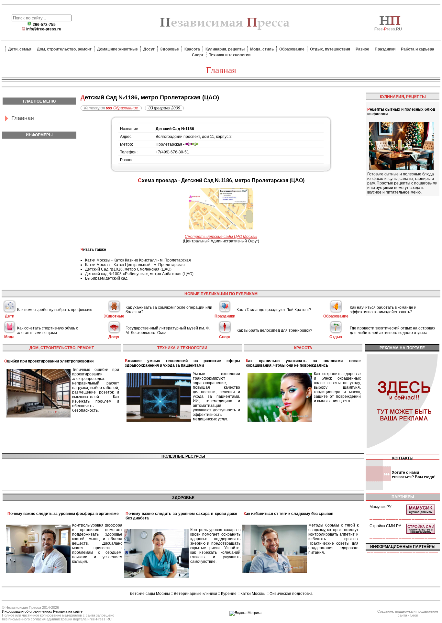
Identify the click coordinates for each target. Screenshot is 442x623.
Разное (362, 49)
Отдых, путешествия (330, 49)
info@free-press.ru (43, 29)
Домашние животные (117, 49)
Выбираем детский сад (106, 278)
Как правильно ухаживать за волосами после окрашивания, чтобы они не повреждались (303, 363)
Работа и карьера (417, 49)
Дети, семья (19, 49)
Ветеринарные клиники (195, 593)
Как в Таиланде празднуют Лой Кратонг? (274, 309)
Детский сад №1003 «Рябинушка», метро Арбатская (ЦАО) (139, 274)
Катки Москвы (253, 593)
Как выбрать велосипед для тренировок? (274, 330)
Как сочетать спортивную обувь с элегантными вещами (47, 330)
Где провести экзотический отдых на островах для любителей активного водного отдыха (392, 330)
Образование (291, 49)
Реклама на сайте (68, 611)
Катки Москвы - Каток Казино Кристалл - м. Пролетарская (138, 260)
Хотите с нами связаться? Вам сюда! (414, 474)
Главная (22, 118)
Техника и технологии (229, 55)
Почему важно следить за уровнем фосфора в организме (63, 513)
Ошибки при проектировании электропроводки (49, 361)
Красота (192, 49)
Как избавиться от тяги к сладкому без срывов (288, 513)
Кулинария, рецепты (225, 49)
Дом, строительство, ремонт (64, 49)
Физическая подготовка (291, 593)
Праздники (385, 49)
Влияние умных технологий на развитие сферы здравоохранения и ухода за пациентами (182, 363)
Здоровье (169, 49)
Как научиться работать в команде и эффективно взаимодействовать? (383, 309)
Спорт (198, 55)
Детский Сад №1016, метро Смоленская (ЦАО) (128, 269)
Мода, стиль (262, 49)
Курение (229, 593)
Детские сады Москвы (150, 593)
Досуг (149, 49)
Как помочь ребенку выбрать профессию (54, 309)
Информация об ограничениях (27, 611)
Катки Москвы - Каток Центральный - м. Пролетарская (135, 264)
